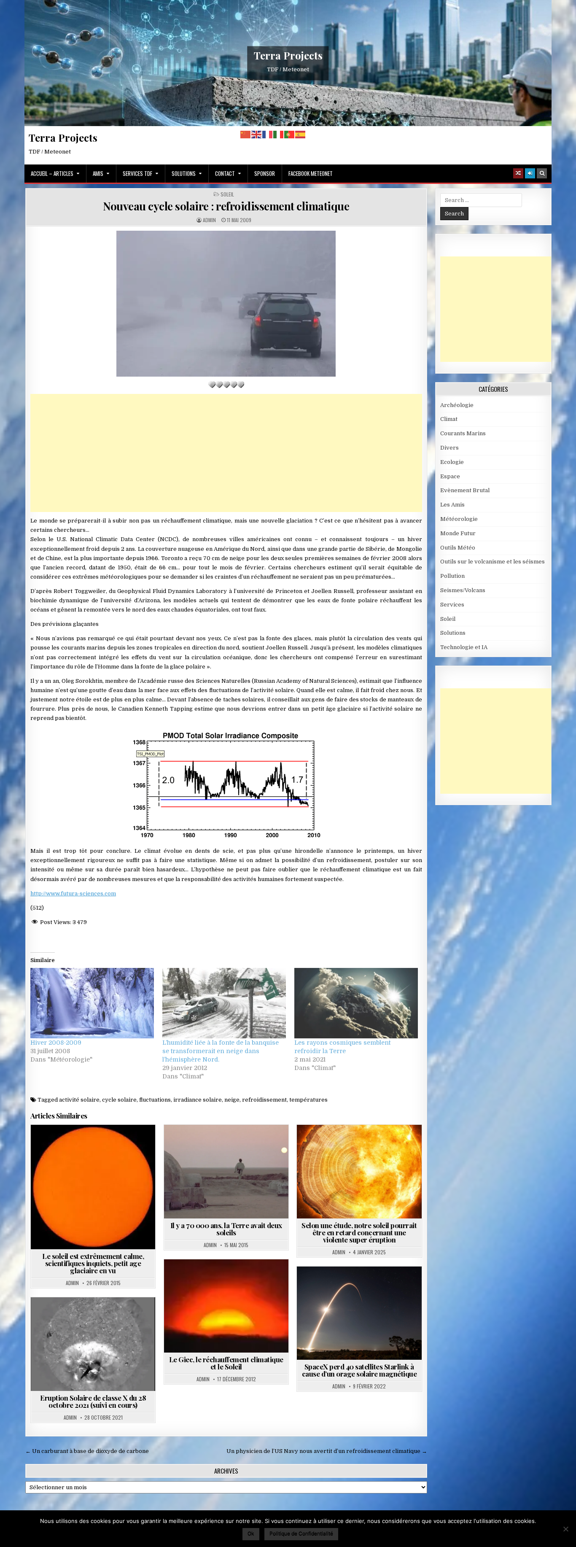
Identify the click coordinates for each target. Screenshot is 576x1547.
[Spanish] (300, 134)
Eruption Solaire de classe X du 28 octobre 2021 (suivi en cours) (93, 1401)
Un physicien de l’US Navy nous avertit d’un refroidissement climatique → (326, 1451)
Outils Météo (457, 547)
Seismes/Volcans (462, 590)
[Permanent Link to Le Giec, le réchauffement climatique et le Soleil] (226, 1306)
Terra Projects (288, 55)
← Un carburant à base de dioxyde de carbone (87, 1451)
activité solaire (79, 1100)
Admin (209, 220)
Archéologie (457, 405)
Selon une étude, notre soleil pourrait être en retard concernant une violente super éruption (359, 1232)
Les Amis (452, 504)
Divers (449, 448)
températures (308, 1100)
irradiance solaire (197, 1100)
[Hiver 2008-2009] (92, 1003)
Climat (449, 419)
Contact (225, 173)
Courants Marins (463, 433)
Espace (215, 1145)
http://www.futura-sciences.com (73, 893)
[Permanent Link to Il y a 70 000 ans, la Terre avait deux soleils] (226, 1171)
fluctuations (155, 1100)
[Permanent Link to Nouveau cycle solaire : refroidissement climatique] (226, 304)
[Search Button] (542, 173)
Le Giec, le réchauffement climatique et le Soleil (226, 1363)
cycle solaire (119, 1100)
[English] (256, 134)
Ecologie (452, 462)
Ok (251, 1533)
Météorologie (459, 519)
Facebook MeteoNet (310, 173)
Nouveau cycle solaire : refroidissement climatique (226, 206)
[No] (565, 1529)
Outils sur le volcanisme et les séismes (492, 561)
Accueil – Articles (52, 173)
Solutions (184, 173)
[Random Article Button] (518, 173)
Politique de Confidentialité (301, 1533)
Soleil (227, 194)
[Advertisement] (226, 453)
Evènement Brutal (465, 490)
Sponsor (264, 173)
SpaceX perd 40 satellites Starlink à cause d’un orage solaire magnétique (359, 1370)
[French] (267, 134)
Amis (98, 173)
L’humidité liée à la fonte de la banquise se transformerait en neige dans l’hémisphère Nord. (220, 1051)
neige (232, 1100)
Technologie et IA (463, 647)
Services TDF (137, 173)
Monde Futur (458, 533)
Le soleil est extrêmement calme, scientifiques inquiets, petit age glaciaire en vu (93, 1263)
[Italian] (278, 134)
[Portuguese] (289, 134)
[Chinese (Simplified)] (245, 134)
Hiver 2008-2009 (55, 1042)
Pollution (452, 576)
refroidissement (264, 1100)
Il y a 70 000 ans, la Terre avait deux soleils (226, 1229)
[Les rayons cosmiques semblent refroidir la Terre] (356, 1003)
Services (452, 604)
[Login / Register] (530, 173)
